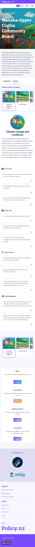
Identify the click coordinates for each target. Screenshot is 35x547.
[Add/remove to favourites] (31, 181)
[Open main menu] (32, 6)
